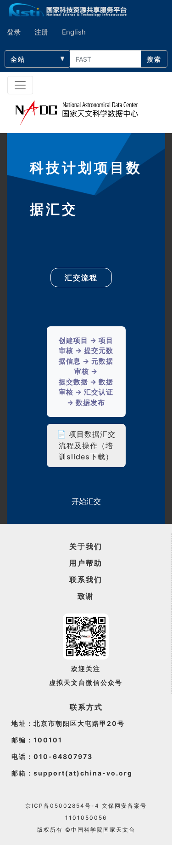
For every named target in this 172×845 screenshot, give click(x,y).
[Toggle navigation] (20, 85)
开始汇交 (86, 501)
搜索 (154, 59)
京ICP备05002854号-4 (62, 805)
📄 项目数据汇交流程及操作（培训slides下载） (86, 445)
